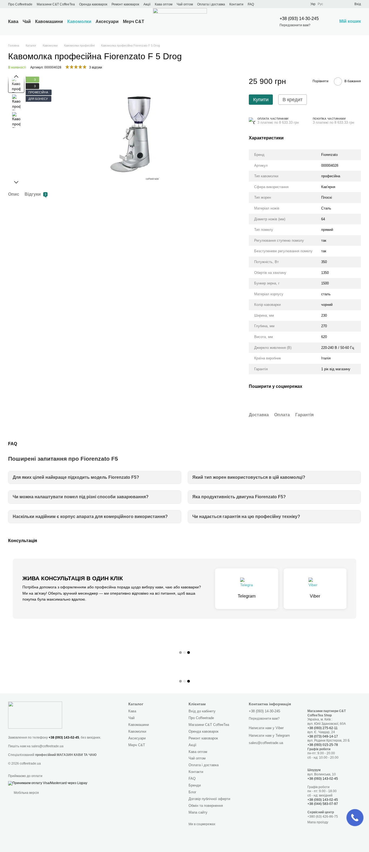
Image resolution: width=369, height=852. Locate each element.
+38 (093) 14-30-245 (299, 18)
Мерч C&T (133, 21)
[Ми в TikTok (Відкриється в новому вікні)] (295, 4)
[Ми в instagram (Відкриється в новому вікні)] (276, 4)
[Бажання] (340, 4)
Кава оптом (163, 4)
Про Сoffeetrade (20, 4)
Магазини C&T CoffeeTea (56, 4)
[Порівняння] (330, 4)
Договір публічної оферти (209, 799)
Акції (146, 4)
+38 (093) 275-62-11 (322, 728)
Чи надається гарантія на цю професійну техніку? (246, 516)
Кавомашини (49, 21)
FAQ (251, 4)
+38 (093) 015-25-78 (322, 745)
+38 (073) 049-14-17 (322, 736)
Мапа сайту (198, 812)
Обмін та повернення (206, 806)
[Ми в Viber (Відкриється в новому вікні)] (289, 4)
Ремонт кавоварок (125, 4)
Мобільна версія (26, 793)
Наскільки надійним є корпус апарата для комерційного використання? (90, 516)
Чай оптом (185, 4)
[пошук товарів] (257, 21)
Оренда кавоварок (93, 4)
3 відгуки (95, 67)
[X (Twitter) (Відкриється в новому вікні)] (269, 4)
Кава (13, 21)
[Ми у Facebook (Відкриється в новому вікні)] (263, 4)
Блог (192, 792)
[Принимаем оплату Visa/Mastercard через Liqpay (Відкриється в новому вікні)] (47, 783)
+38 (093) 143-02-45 (64, 737)
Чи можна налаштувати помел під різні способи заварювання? (81, 496)
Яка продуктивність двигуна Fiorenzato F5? (239, 496)
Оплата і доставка (211, 4)
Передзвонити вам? (295, 25)
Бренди (195, 785)
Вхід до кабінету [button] (202, 711)
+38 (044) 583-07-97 (322, 804)
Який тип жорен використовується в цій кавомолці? (248, 477)
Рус (320, 4)
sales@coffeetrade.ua (47, 746)
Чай (27, 21)
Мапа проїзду (317, 822)
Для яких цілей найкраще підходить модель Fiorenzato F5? (76, 477)
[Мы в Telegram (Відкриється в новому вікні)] (282, 4)
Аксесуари (107, 21)
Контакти (236, 4)
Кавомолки (79, 21)
